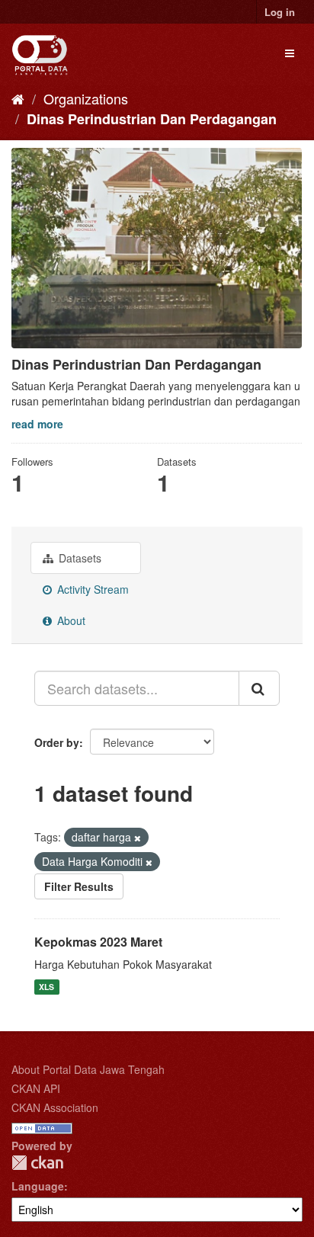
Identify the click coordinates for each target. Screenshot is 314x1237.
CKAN (37, 1163)
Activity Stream (91, 589)
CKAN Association (54, 1107)
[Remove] (137, 838)
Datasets (78, 558)
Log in (279, 12)
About (69, 620)
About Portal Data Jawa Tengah (88, 1069)
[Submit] (259, 688)
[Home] (17, 98)
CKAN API (35, 1088)
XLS (46, 986)
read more (37, 423)
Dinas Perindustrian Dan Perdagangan (152, 119)
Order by (56, 742)
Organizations (85, 98)
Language (37, 1186)
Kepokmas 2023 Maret (98, 941)
